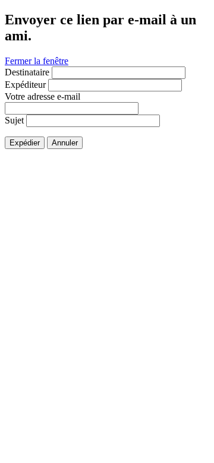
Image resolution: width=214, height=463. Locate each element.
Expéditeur (25, 85)
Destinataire (27, 72)
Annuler (65, 142)
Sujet (14, 120)
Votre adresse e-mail (42, 96)
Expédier (25, 142)
